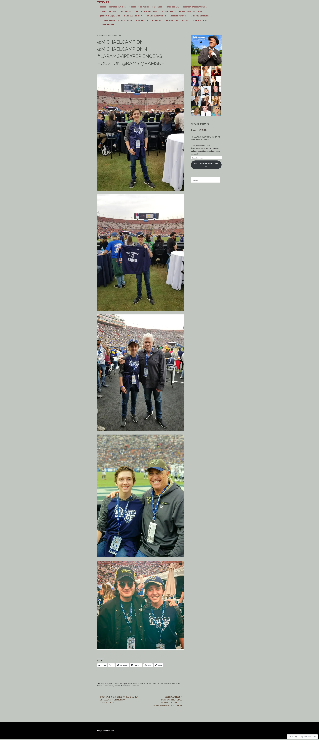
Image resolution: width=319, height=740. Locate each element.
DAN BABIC (157, 7)
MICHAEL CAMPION (178, 16)
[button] (206, 50)
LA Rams (160, 683)
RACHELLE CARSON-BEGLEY (194, 20)
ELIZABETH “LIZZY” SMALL (195, 7)
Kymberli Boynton (156, 16)
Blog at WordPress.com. (105, 730)
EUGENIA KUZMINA (109, 11)
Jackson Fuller (143, 683)
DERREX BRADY (172, 7)
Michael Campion (170, 683)
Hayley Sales (169, 11)
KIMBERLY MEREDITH (133, 16)
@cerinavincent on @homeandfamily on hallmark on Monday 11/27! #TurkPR (119, 700)
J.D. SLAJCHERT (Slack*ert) (191, 11)
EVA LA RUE (157, 20)
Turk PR (103, 2)
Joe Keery (152, 683)
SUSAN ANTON (142, 20)
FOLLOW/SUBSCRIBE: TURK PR (206, 164)
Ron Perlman (108, 686)
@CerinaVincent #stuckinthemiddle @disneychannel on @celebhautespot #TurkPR (167, 701)
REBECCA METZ (125, 20)
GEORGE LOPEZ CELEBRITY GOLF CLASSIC (139, 11)
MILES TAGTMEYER (200, 16)
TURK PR (117, 36)
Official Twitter (200, 124)
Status (117, 683)
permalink (135, 686)
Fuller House (132, 683)
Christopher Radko (139, 7)
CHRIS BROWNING (117, 7)
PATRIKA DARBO (107, 20)
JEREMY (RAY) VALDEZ (110, 16)
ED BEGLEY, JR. (172, 20)
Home (103, 7)
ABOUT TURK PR (107, 25)
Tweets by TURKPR (198, 130)
